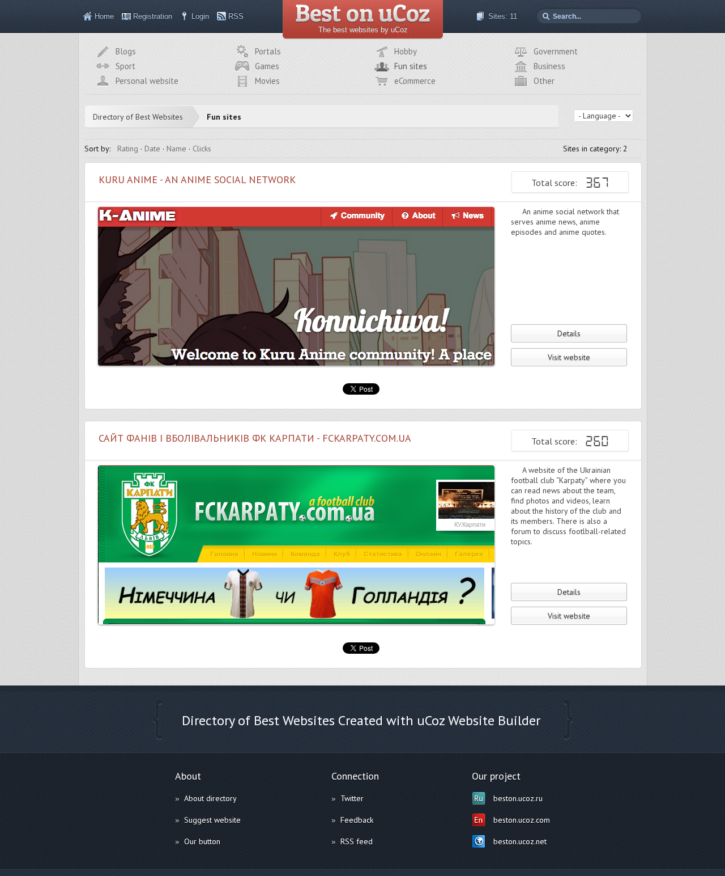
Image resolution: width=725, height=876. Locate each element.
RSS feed (356, 841)
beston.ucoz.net (520, 841)
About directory (210, 798)
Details (569, 333)
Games (267, 66)
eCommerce (415, 80)
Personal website (147, 80)
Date (152, 148)
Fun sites (410, 66)
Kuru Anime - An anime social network (197, 179)
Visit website (569, 357)
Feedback (356, 820)
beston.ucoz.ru (518, 798)
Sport (125, 66)
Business (549, 66)
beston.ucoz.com (521, 820)
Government (556, 51)
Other (544, 80)
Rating (127, 148)
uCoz (431, 720)
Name (176, 148)
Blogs (126, 51)
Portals (268, 51)
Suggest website (212, 820)
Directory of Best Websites (138, 117)
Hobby (405, 51)
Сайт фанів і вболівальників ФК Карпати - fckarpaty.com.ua (255, 438)
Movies (267, 80)
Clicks (202, 148)
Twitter (352, 798)
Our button (202, 841)
